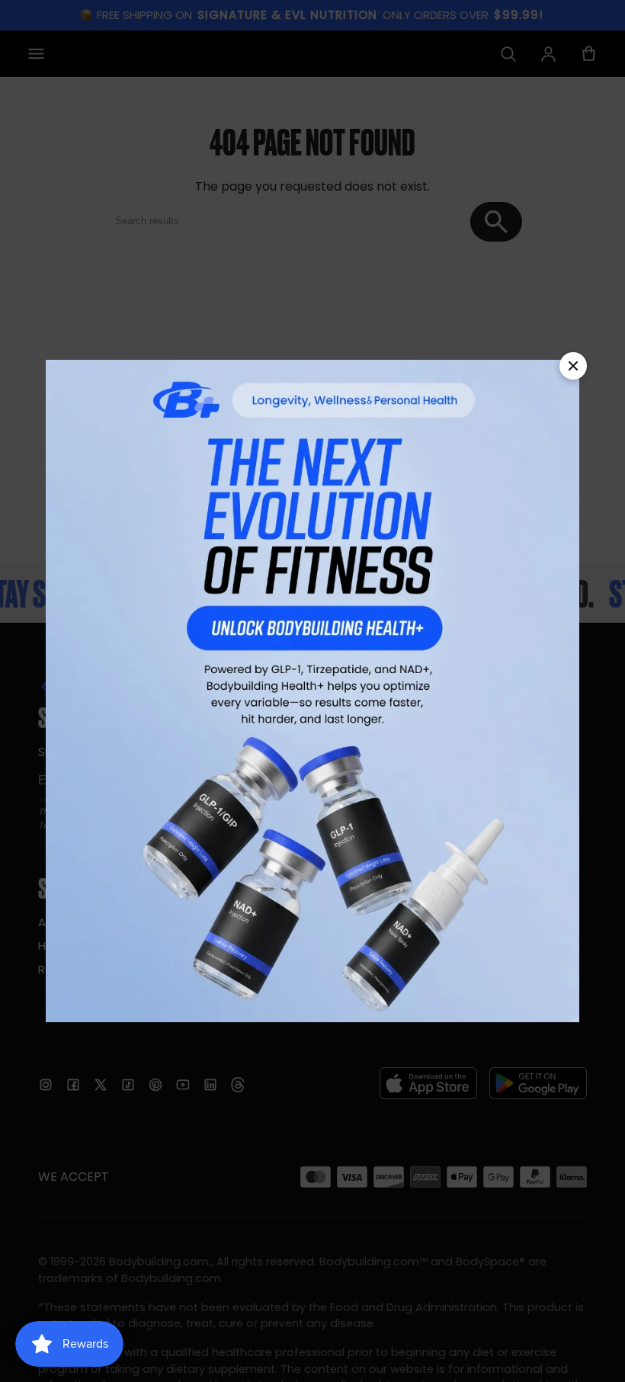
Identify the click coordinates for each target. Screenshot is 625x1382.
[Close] (573, 366)
